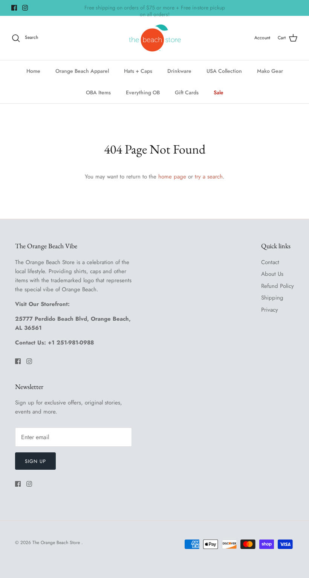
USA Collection (224, 71)
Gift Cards (187, 92)
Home (33, 71)
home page (172, 176)
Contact (270, 262)
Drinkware (179, 71)
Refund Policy (277, 286)
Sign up (35, 461)
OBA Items (98, 92)
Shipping (272, 298)
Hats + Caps (138, 71)
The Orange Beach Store (56, 542)
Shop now (195, 11)
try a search (209, 176)
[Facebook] (14, 8)
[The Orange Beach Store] (154, 38)
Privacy (269, 310)
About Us (272, 274)
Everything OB (143, 92)
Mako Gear (270, 71)
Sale (218, 92)
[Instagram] (25, 8)
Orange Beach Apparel (82, 71)
